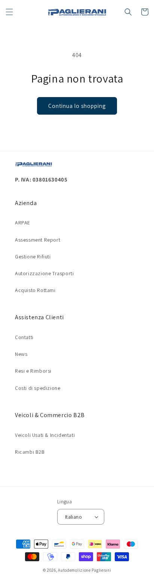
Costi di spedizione (37, 388)
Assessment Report (37, 239)
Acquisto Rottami (35, 290)
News (21, 354)
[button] (9, 12)
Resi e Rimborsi (33, 370)
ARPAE (22, 222)
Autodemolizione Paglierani (84, 570)
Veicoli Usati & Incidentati (45, 435)
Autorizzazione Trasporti (44, 273)
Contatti (24, 337)
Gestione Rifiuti (33, 256)
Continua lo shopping (77, 105)
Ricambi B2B (30, 451)
